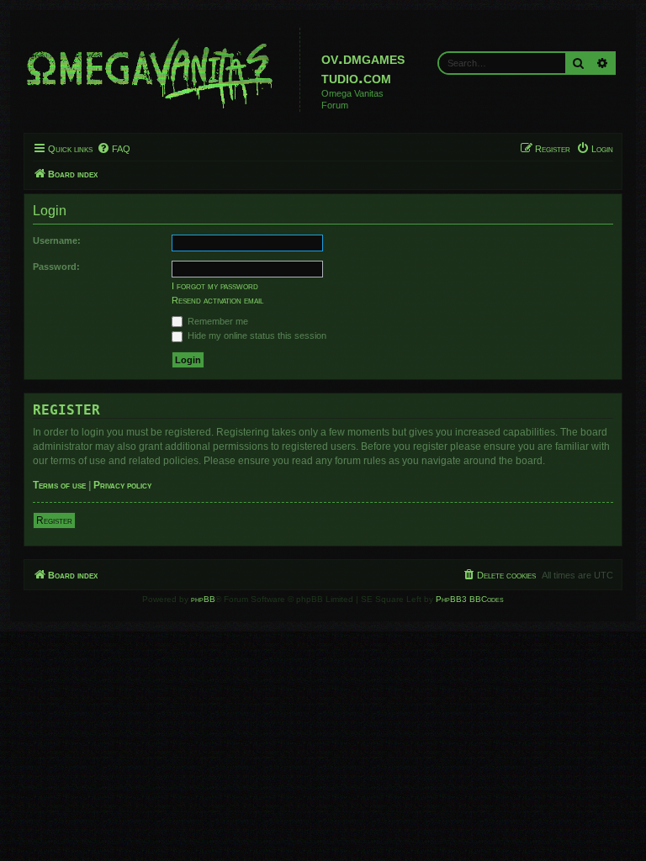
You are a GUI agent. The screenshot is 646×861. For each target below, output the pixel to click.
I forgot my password (215, 286)
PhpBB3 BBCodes (470, 599)
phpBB (203, 599)
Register (54, 520)
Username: (57, 240)
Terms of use (59, 485)
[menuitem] (113, 149)
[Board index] (164, 70)
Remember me (216, 321)
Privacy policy (122, 485)
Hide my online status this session (255, 335)
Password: (56, 266)
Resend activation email (217, 300)
